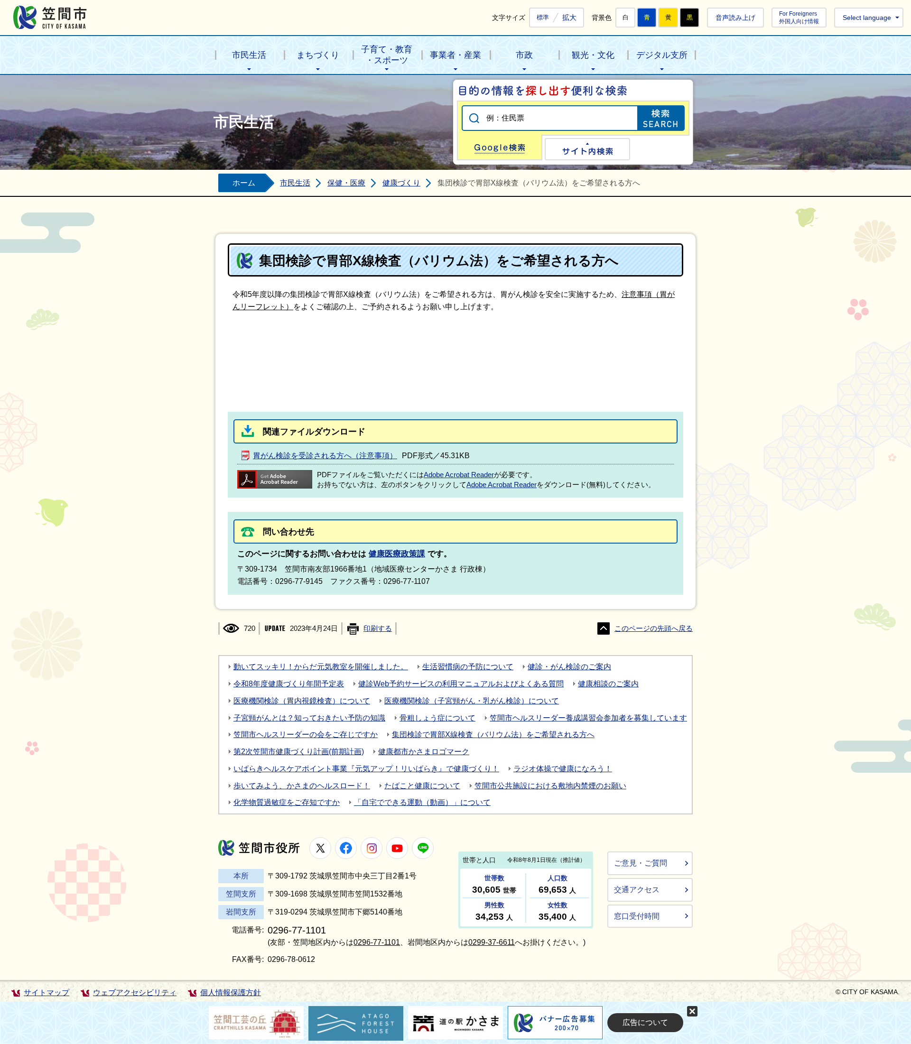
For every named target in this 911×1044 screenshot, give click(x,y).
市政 (524, 55)
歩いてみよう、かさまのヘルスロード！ (301, 786)
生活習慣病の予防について (467, 667)
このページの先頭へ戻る (653, 628)
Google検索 (499, 147)
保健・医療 (346, 183)
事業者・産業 (455, 55)
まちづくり (318, 55)
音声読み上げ (735, 17)
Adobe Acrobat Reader (459, 475)
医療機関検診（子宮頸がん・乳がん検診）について (471, 701)
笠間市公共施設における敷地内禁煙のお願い (550, 786)
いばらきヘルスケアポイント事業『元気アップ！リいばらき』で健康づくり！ (366, 769)
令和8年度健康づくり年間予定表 (288, 684)
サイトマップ (46, 993)
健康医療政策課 (397, 553)
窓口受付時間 (637, 916)
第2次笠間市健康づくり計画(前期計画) (298, 752)
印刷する (377, 628)
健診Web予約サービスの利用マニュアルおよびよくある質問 (461, 684)
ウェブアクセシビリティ (135, 993)
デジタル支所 (662, 55)
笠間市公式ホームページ (50, 17)
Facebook (346, 848)
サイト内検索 (587, 149)
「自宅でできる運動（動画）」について (422, 802)
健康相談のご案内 (608, 684)
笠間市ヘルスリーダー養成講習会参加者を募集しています (588, 718)
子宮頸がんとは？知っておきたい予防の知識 (309, 718)
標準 (543, 17)
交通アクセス (637, 890)
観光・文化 (593, 55)
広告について (645, 1022)
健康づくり (401, 183)
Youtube (397, 848)
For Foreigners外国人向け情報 (799, 17)
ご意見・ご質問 (640, 863)
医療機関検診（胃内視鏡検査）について (301, 701)
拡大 (569, 17)
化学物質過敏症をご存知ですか (286, 802)
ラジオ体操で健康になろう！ (562, 769)
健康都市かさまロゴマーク (423, 752)
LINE (423, 848)
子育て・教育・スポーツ (386, 55)
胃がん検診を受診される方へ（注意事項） (325, 456)
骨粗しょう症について (437, 718)
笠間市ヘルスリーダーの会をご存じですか (305, 734)
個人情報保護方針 (230, 993)
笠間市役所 (259, 848)
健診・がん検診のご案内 (569, 667)
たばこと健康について (422, 786)
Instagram (371, 848)
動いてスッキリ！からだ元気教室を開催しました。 (320, 667)
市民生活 (249, 55)
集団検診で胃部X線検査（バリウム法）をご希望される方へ (493, 734)
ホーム (243, 183)
